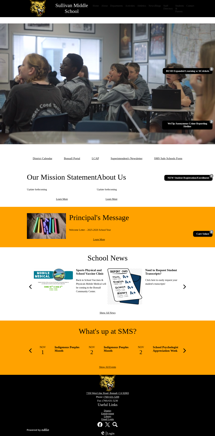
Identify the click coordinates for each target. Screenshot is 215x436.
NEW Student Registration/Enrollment (188, 177)
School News (108, 258)
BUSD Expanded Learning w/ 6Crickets (187, 71)
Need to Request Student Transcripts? (161, 271)
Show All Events (107, 367)
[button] (95, 5)
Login (108, 433)
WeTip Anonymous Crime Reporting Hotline (187, 125)
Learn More (62, 199)
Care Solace (202, 233)
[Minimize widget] (211, 121)
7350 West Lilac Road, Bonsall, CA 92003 (107, 393)
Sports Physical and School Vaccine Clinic (90, 271)
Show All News (108, 312)
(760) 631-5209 (111, 397)
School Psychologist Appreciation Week (165, 349)
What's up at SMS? (107, 331)
